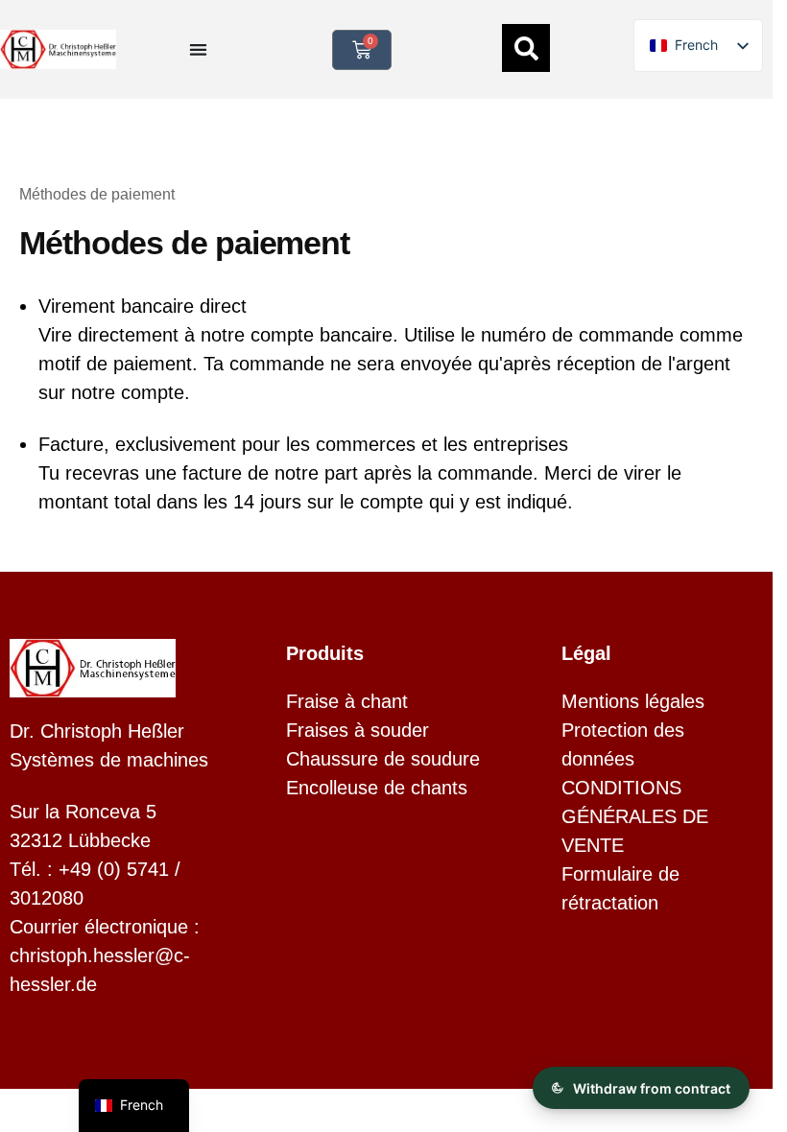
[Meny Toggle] (198, 49)
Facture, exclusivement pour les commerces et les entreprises (303, 444)
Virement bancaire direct (142, 306)
